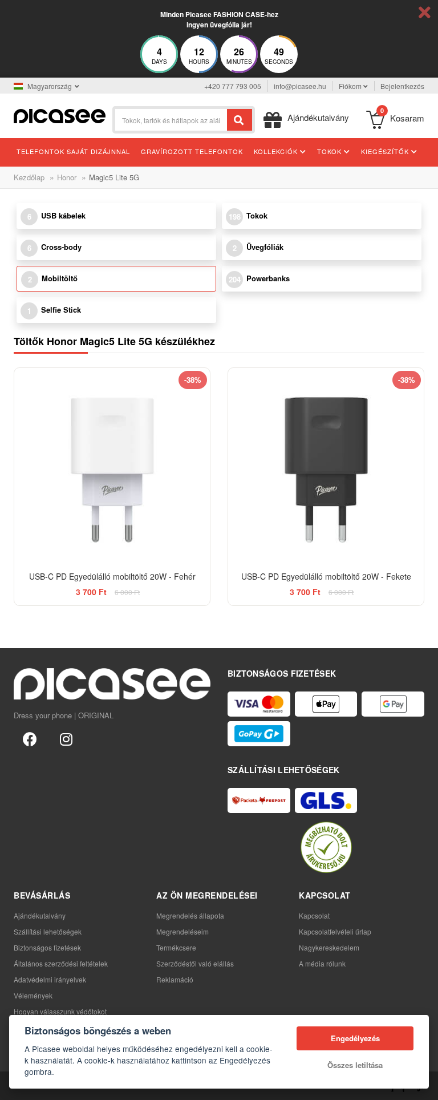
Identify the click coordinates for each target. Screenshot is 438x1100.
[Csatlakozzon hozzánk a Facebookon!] (29, 738)
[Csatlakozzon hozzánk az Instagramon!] (66, 738)
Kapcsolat (314, 915)
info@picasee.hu (300, 86)
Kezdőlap (29, 177)
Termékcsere (176, 947)
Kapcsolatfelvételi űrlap (335, 931)
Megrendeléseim (182, 931)
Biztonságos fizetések (47, 947)
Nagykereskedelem (329, 947)
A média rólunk (322, 963)
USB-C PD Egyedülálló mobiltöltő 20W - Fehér (112, 576)
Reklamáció (174, 979)
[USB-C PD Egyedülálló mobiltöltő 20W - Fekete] (326, 466)
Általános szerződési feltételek (61, 963)
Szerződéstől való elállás (195, 963)
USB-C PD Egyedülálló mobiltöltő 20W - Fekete (326, 576)
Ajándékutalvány (40, 915)
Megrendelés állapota (190, 915)
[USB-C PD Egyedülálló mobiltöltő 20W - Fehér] (112, 466)
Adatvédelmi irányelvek (50, 979)
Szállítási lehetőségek (48, 931)
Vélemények (33, 995)
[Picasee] (60, 115)
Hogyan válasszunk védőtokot (60, 1011)
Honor (66, 177)
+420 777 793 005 (232, 86)
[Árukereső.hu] (326, 847)
